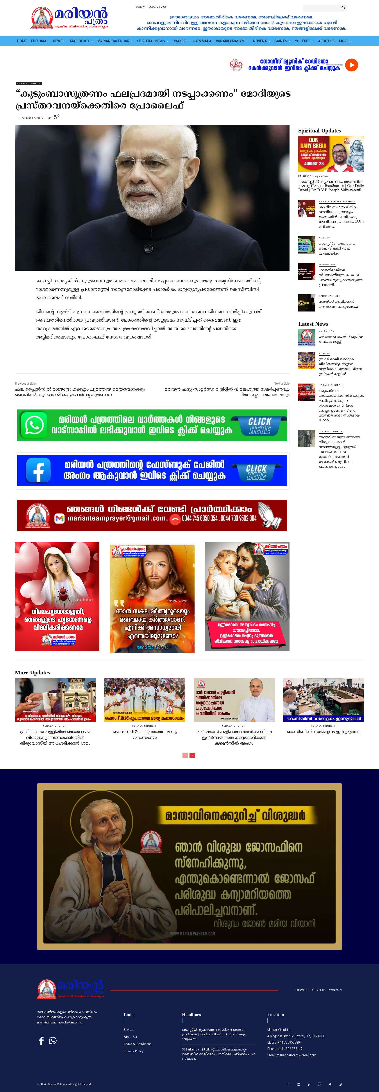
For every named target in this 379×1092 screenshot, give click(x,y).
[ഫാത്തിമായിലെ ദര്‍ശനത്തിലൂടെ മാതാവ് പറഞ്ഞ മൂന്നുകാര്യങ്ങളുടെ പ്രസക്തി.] (306, 271)
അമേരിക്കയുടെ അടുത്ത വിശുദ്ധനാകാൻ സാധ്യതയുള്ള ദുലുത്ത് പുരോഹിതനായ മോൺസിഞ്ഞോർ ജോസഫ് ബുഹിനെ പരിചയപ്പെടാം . (339, 452)
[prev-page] (185, 755)
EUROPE (324, 354)
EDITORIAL (326, 331)
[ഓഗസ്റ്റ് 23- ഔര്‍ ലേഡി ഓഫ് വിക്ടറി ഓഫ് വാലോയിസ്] (306, 245)
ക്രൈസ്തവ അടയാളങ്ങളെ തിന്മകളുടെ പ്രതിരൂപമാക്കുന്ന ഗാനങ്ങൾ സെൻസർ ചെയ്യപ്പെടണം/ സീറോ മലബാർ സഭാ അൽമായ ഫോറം (341, 406)
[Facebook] (329, 119)
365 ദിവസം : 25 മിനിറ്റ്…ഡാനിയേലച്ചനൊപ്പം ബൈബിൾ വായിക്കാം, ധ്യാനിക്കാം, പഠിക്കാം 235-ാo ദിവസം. (341, 217)
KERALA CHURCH (29, 83)
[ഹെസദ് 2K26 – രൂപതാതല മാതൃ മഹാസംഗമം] (144, 700)
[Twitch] (319, 1084)
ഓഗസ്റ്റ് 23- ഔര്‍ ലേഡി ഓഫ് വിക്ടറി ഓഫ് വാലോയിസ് (337, 249)
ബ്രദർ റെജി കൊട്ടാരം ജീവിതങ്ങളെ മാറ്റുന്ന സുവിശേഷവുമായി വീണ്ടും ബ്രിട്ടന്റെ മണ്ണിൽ (341, 366)
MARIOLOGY (327, 265)
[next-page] (192, 755)
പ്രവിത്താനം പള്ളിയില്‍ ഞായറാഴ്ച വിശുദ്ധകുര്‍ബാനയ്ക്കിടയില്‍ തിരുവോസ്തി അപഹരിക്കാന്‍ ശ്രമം (55, 738)
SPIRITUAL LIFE (330, 296)
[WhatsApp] (359, 119)
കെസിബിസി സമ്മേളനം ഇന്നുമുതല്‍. (324, 732)
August (324, 238)
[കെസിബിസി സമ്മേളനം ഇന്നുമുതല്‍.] (323, 700)
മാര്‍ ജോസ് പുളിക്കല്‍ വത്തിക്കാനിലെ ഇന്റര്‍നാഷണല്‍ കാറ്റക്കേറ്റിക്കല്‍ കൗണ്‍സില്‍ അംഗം (234, 738)
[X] (339, 119)
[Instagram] (299, 1084)
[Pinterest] (349, 119)
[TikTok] (309, 1084)
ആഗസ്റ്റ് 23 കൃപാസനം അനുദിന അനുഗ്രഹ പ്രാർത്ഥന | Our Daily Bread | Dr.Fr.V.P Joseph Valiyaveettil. (331, 185)
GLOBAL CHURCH (331, 432)
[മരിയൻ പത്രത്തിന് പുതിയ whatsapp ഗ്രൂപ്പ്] (306, 337)
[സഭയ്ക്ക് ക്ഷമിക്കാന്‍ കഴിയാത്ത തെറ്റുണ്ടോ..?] (306, 302)
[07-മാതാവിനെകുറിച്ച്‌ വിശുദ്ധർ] (189, 867)
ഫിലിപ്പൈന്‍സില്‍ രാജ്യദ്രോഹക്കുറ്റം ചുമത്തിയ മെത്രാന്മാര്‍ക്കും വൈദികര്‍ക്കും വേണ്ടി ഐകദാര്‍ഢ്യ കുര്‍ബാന (80, 392)
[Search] (343, 8)
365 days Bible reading (337, 202)
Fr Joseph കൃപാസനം (313, 176)
